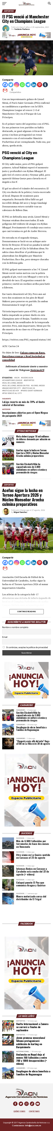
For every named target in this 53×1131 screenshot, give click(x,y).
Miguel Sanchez (20, 512)
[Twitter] (10, 84)
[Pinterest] (39, 84)
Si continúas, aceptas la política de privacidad (27, 647)
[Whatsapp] (22, 84)
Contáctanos (34, 1111)
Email (4, 637)
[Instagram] (16, 84)
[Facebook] (5, 84)
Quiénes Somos (19, 1111)
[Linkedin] (33, 84)
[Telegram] (28, 84)
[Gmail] (5, 90)
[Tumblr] (45, 84)
